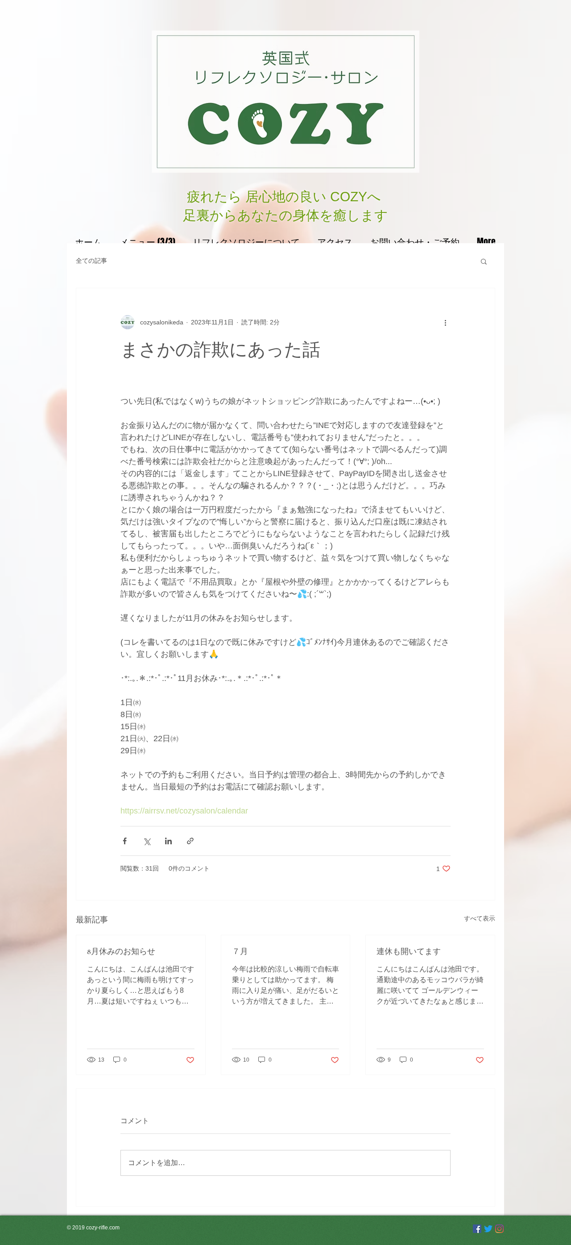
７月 (240, 951)
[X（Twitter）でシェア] (146, 841)
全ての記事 (91, 260)
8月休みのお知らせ (121, 951)
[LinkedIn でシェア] (168, 841)
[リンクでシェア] (190, 841)
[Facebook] (477, 1228)
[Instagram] (499, 1228)
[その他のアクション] (445, 322)
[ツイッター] (488, 1228)
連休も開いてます (409, 951)
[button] (484, 261)
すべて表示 (479, 918)
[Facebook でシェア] (124, 841)
